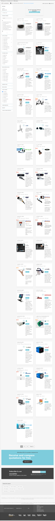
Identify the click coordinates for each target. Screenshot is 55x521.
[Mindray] (29, 99)
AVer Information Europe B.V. (7, 29)
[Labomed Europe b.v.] (48, 347)
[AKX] (29, 399)
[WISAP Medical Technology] (29, 149)
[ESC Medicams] (29, 173)
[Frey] (48, 149)
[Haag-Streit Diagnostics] (48, 47)
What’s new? (5, 12)
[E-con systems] (48, 321)
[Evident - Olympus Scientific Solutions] (29, 23)
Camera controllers (13, 486)
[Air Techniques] (29, 373)
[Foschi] (48, 125)
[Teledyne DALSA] (48, 73)
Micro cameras (20, 486)
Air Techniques (5, 23)
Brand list (38, 505)
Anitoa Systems (6, 28)
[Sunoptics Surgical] (48, 269)
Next (32, 446)
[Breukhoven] (48, 373)
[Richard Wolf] (29, 73)
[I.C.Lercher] (29, 245)
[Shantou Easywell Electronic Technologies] (29, 321)
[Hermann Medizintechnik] (48, 295)
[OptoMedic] (29, 347)
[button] (7, 15)
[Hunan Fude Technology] (48, 399)
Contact (46, 50)
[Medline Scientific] (29, 295)
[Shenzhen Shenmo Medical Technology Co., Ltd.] (48, 99)
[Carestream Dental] (29, 269)
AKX (4, 24)
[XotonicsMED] (29, 425)
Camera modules (6, 486)
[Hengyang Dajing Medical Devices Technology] (48, 197)
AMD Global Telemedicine (7, 27)
